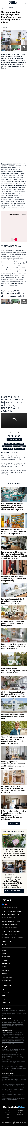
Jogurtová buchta (6, 1037)
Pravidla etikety (5, 1010)
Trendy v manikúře (6, 1020)
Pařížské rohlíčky (14, 1037)
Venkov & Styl (7, 980)
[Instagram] (6, 904)
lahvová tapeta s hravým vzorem (15, 201)
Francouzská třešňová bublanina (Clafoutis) (11, 1034)
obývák (15, 446)
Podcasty (5, 973)
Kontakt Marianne (8, 918)
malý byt (22, 446)
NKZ (8, 1114)
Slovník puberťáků (13, 1010)
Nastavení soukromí (9, 934)
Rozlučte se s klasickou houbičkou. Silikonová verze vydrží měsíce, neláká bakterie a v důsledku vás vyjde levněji (13, 1095)
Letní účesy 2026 (16, 1025)
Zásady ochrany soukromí (11, 931)
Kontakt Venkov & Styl (10, 924)
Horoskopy (6, 970)
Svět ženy (5, 992)
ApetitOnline (6, 986)
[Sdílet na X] (12, 436)
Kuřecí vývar (20, 1035)
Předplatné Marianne (9, 908)
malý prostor (8, 448)
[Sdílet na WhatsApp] (19, 436)
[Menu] (3, 2)
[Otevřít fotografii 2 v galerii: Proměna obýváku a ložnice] (15, 48)
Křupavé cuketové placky (7, 1032)
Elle (3, 989)
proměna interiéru (17, 443)
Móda (4, 950)
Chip (3, 996)
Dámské (20, 1112)
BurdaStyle (20, 1114)
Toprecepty (6, 1002)
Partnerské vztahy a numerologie (9, 1022)
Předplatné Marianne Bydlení (12, 911)
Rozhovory (6, 963)
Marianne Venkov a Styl (13, 891)
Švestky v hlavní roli (18, 1032)
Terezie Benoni (5, 26)
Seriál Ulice (20, 1022)
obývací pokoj (7, 446)
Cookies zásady (7, 941)
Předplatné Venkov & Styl (11, 914)
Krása (4, 953)
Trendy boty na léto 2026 (17, 1024)
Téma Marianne (7, 977)
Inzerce (4, 944)
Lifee (3, 999)
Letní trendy (18, 1013)
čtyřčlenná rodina (17, 191)
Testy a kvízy (21, 1010)
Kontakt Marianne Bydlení (11, 921)
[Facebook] (3, 904)
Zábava (4, 960)
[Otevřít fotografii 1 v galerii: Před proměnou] (5, 48)
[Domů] (14, 2)
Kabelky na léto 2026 (6, 1025)
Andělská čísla (5, 1012)
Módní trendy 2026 (11, 1013)
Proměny (11, 7)
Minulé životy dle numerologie (17, 1020)
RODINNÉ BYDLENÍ (19, 448)
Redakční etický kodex (9, 928)
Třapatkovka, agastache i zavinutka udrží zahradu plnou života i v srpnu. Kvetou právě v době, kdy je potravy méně (14, 1081)
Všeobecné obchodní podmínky (12, 938)
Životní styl (6, 957)
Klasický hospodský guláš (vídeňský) (14, 1040)
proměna (7, 443)
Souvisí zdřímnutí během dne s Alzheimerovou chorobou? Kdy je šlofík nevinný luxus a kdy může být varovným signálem (13, 1058)
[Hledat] (24, 2)
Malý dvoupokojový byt (8, 164)
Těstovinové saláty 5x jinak (8, 1043)
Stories (4, 967)
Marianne (20, 1110)
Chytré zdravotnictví (6, 1024)
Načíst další (14, 823)
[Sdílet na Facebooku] (9, 436)
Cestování (12, 1012)
